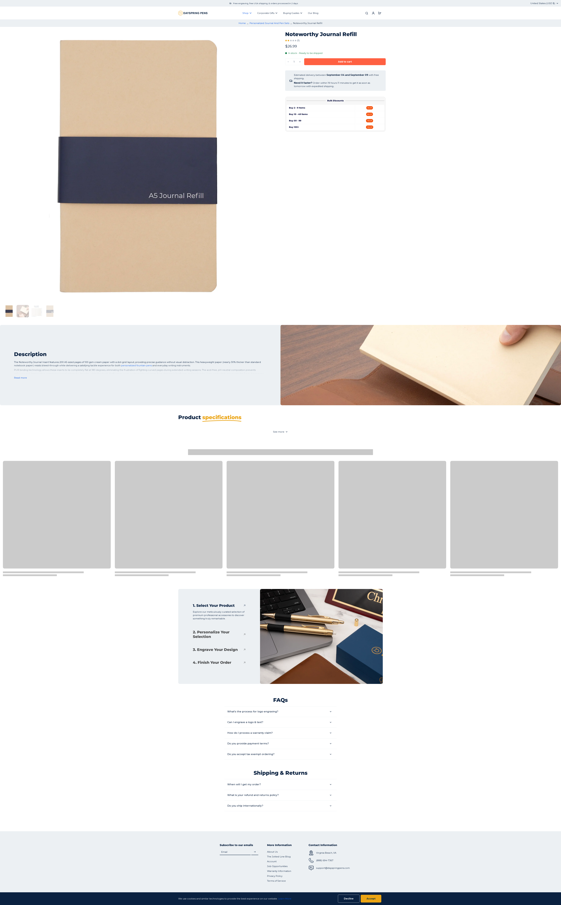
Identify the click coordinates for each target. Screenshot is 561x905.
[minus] (288, 62)
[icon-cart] (379, 13)
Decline (349, 898)
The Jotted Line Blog (279, 856)
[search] (366, 13)
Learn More (284, 898)
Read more (20, 377)
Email (224, 852)
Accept (371, 898)
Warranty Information (279, 871)
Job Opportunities (277, 866)
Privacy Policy (274, 876)
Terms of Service (276, 880)
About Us (272, 851)
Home (242, 23)
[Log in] (373, 13)
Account (272, 861)
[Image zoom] (139, 167)
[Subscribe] (254, 852)
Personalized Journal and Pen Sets (269, 23)
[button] (345, 61)
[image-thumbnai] (9, 311)
